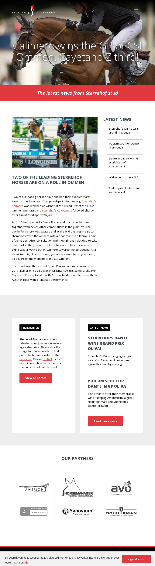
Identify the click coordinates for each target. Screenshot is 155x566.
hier (27, 562)
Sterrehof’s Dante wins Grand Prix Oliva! (124, 130)
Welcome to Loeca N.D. (124, 177)
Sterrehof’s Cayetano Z (57, 210)
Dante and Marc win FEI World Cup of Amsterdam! (124, 162)
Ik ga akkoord (136, 559)
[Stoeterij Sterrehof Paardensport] (33, 10)
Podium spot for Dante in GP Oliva (107, 383)
